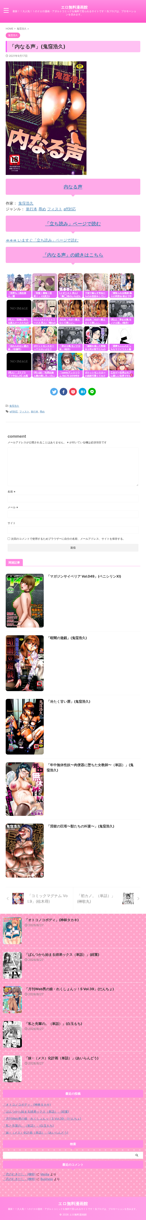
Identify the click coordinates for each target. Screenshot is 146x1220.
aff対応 (69, 209)
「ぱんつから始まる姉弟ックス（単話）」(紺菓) (62, 955)
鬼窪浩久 (25, 203)
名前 (11, 491)
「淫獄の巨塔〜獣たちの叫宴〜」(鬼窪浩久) (80, 826)
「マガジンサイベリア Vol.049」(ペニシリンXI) (84, 576)
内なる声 (73, 186)
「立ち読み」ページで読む (73, 223)
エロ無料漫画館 (74, 7)
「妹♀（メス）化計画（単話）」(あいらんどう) (61, 1058)
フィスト (54, 209)
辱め (42, 209)
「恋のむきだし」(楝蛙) (19, 1174)
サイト (12, 523)
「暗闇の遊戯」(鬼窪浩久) (67, 638)
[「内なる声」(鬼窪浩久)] (82, 391)
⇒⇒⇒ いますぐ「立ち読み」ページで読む (42, 240)
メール (13, 507)
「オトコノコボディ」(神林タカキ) (52, 920)
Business (46, 1179)
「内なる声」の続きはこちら (73, 255)
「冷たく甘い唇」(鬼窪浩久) (68, 701)
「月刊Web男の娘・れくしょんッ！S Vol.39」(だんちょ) (69, 989)
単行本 (31, 209)
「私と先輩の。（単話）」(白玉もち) (53, 1024)
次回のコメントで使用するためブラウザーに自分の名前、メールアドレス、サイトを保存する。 (68, 538)
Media (44, 1174)
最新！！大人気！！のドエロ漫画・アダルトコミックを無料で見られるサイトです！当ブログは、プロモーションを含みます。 (73, 1209)
